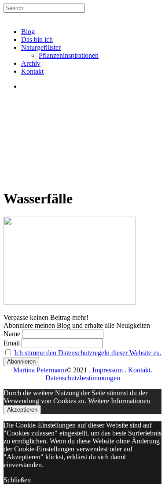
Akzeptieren (22, 409)
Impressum (107, 370)
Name (12, 334)
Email (12, 343)
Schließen (17, 480)
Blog (28, 31)
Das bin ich (37, 39)
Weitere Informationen (119, 401)
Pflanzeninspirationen (69, 55)
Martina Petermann (39, 370)
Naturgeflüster (41, 47)
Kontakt (32, 71)
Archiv (30, 63)
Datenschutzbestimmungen (82, 378)
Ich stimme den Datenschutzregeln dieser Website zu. (87, 352)
